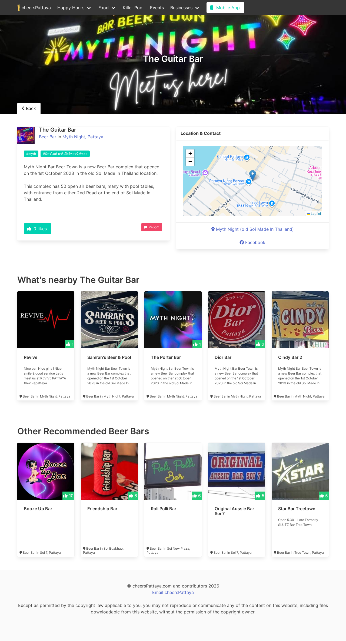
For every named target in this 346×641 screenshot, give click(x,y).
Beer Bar (47, 136)
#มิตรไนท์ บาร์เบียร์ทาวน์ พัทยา (65, 154)
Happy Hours (70, 7)
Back (30, 108)
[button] (252, 175)
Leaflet (315, 213)
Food (103, 7)
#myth (31, 154)
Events (157, 7)
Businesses (181, 7)
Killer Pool (133, 7)
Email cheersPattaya (173, 592)
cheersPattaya (35, 7)
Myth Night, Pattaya (82, 136)
